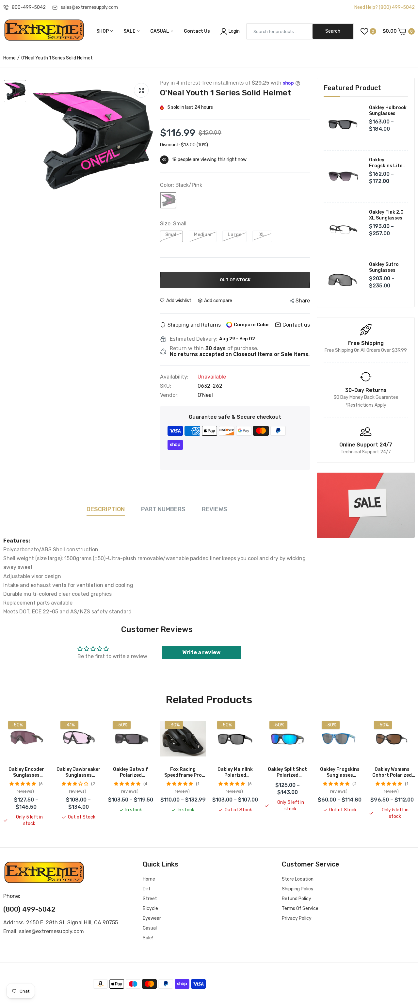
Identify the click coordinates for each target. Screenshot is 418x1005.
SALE (130, 31)
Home (9, 58)
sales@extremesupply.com (89, 7)
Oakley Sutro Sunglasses (384, 267)
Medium (202, 234)
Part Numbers (163, 509)
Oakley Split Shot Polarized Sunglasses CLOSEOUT (287, 772)
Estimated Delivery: (193, 339)
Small (171, 234)
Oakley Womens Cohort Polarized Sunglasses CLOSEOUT (392, 772)
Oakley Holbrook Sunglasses (388, 110)
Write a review (201, 652)
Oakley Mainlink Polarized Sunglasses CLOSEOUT (235, 772)
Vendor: (169, 395)
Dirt (147, 889)
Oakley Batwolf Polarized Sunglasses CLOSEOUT (130, 772)
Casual (150, 928)
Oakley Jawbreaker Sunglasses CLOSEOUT (78, 772)
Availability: (174, 377)
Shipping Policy (298, 889)
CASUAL (160, 31)
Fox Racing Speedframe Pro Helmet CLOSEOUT (183, 772)
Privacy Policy (297, 918)
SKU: (165, 386)
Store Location (298, 879)
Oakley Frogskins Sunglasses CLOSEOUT (340, 772)
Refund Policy (296, 898)
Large (234, 234)
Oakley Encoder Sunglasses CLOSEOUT (26, 772)
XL (262, 234)
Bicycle (150, 908)
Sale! (148, 938)
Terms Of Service (300, 908)
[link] (366, 505)
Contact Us (197, 31)
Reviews (214, 509)
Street (150, 898)
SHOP (103, 31)
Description (106, 509)
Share (303, 301)
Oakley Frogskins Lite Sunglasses (385, 163)
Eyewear (152, 918)
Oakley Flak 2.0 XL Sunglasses (386, 215)
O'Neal (205, 395)
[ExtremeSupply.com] (44, 31)
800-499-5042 (29, 7)
